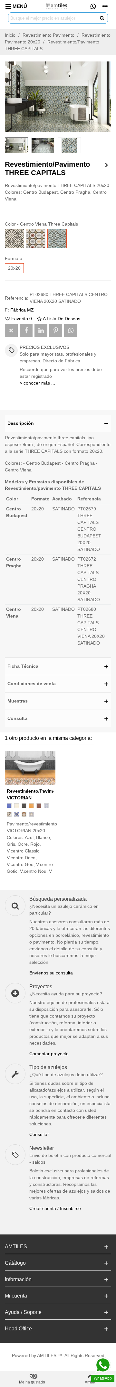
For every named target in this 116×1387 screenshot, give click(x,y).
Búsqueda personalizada (58, 899)
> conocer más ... (37, 383)
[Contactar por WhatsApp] (70, 330)
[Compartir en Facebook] (26, 330)
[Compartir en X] (11, 330)
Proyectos (40, 986)
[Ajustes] (105, 6)
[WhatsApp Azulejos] (93, 6)
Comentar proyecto (49, 1053)
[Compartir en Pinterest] (55, 330)
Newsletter (41, 1148)
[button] (58, 423)
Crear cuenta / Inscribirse (55, 1208)
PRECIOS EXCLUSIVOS (44, 347)
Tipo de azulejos (48, 1067)
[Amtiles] (57, 6)
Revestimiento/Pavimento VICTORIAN (30, 794)
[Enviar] (102, 18)
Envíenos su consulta (51, 972)
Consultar (39, 1134)
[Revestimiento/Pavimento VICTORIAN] (106, 165)
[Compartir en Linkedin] (40, 330)
